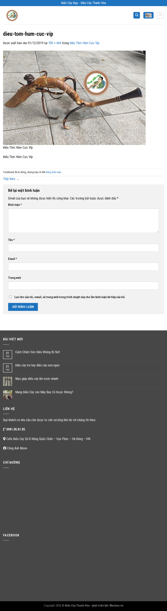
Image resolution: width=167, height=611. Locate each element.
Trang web (14, 278)
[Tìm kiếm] (136, 15)
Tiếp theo (11, 179)
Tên (11, 240)
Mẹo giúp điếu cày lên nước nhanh (36, 379)
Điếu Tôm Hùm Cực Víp (84, 43)
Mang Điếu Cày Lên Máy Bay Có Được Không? (44, 392)
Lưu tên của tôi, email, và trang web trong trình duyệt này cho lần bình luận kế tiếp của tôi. (69, 297)
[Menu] (160, 15)
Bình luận (15, 205)
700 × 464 (54, 43)
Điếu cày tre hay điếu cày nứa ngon (37, 365)
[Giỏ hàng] (148, 15)
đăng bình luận (53, 172)
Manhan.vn (116, 605)
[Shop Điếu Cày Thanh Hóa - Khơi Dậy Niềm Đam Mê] (13, 15)
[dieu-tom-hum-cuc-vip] (74, 97)
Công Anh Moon (17, 448)
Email (12, 259)
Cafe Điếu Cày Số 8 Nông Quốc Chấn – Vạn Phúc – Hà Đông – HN (48, 439)
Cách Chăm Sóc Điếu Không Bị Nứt (37, 352)
